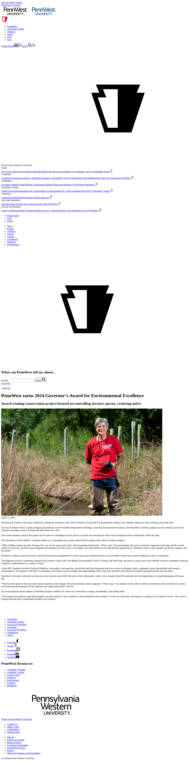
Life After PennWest (48, 204)
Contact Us (12, 724)
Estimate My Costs (61, 191)
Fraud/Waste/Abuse (16, 748)
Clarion (13, 197)
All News (5, 383)
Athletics (11, 31)
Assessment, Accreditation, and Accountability (81, 171)
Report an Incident (15, 740)
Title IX (10, 737)
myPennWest (13, 244)
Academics (12, 26)
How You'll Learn (67, 178)
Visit (9, 37)
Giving (10, 234)
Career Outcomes (30, 204)
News (10, 226)
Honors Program (83, 178)
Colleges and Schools (20, 171)
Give (9, 39)
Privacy (10, 750)
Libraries (11, 683)
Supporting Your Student (67, 210)
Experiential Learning (49, 178)
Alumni (4, 204)
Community (12, 239)
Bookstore (12, 685)
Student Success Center (45, 210)
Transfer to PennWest (74, 184)
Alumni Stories (15, 204)
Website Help (13, 732)
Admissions (89, 184)
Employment (13, 680)
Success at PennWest (89, 210)
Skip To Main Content (11, 2)
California (5, 197)
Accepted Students (10, 184)
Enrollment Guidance (24, 210)
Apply (10, 34)
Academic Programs (10, 178)
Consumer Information (17, 745)
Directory (11, 242)
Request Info (13, 215)
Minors (94, 178)
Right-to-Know (14, 742)
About (106, 171)
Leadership (36, 171)
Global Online (32, 197)
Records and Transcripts (109, 178)
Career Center (7, 210)
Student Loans (46, 191)
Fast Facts (5, 171)
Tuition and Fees (9, 191)
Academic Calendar (29, 178)
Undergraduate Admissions (31, 184)
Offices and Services (50, 171)
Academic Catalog (15, 672)
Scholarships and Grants (28, 191)
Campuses (44, 197)
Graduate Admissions (54, 184)
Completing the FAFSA (81, 191)
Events (10, 228)
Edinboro (21, 197)
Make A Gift (13, 727)
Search (4, 380)
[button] (11, 46)
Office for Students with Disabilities (23, 753)
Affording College (15, 29)
